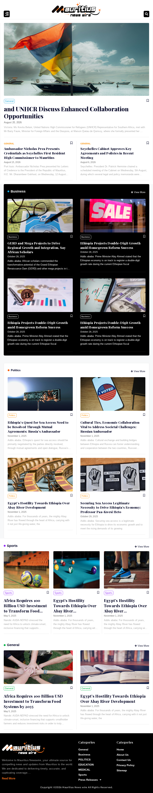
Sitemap (122, 770)
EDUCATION (86, 764)
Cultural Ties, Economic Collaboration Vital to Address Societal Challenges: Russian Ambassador (109, 426)
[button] (146, 14)
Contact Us (124, 759)
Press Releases (88, 779)
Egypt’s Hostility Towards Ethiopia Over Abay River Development (39, 505)
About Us (123, 754)
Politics (16, 370)
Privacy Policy (126, 765)
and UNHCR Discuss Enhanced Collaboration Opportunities (66, 112)
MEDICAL (84, 769)
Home (120, 749)
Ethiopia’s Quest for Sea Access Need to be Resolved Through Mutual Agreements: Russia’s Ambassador (38, 426)
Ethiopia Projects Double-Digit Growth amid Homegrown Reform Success (110, 245)
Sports (12, 546)
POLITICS (84, 759)
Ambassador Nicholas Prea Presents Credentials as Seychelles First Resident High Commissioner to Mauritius (34, 153)
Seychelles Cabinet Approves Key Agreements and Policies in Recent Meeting (107, 153)
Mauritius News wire (75, 787)
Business (18, 191)
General (13, 645)
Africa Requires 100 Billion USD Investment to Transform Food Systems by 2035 (25, 608)
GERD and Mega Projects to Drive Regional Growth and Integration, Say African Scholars (36, 247)
